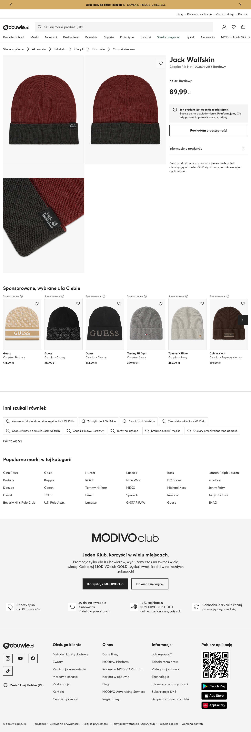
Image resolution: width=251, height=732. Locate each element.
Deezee (8, 488)
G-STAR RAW (135, 502)
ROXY (89, 480)
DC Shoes (174, 480)
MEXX (130, 488)
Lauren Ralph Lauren (223, 473)
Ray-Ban (214, 480)
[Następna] (240, 4)
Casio (48, 473)
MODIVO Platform (115, 662)
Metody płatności (65, 677)
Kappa (49, 480)
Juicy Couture (218, 495)
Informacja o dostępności (170, 684)
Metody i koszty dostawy (70, 654)
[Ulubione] (233, 27)
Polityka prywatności (95, 724)
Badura (8, 480)
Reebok (172, 495)
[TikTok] (8, 671)
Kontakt (58, 692)
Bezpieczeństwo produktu (170, 699)
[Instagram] (8, 658)
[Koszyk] (243, 27)
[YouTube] (20, 658)
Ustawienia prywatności (64, 724)
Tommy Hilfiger (96, 488)
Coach (49, 488)
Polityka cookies (168, 724)
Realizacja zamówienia (69, 669)
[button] (44, 109)
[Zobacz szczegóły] (243, 148)
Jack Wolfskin (192, 59)
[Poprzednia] (11, 4)
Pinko (89, 495)
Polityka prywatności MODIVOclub (133, 724)
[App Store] (214, 696)
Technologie (160, 677)
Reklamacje (61, 684)
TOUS (48, 495)
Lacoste (91, 502)
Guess (171, 502)
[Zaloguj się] (224, 27)
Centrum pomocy (65, 699)
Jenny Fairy (216, 488)
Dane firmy (110, 654)
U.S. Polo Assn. (54, 502)
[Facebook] (33, 658)
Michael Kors (176, 488)
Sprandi (132, 495)
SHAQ (212, 502)
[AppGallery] (214, 705)
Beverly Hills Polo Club (19, 502)
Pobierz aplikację (199, 14)
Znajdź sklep (225, 14)
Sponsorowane (11, 296)
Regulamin (39, 724)
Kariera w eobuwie (115, 677)
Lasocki (131, 473)
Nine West (133, 480)
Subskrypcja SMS (164, 692)
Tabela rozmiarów (165, 662)
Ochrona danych (192, 724)
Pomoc (243, 14)
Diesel (7, 495)
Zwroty (58, 662)
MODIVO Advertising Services (123, 692)
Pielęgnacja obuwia (166, 669)
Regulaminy (110, 699)
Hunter (90, 473)
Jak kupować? (162, 654)
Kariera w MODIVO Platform (122, 669)
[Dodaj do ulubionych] (161, 63)
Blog (180, 14)
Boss (170, 473)
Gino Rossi (10, 473)
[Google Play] (214, 686)
